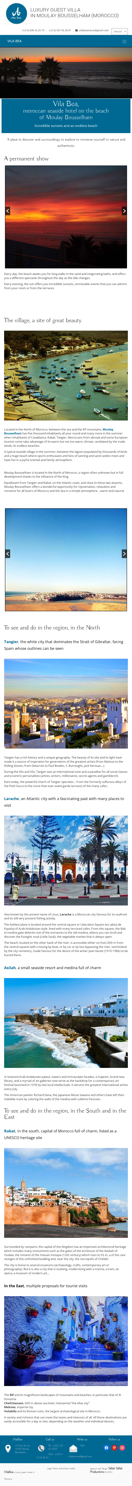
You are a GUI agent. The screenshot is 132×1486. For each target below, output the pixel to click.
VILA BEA (14, 41)
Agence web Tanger (99, 1468)
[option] (66, 216)
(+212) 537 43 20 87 (60, 30)
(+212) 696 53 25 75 (33, 30)
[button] (7, 211)
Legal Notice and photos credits (61, 1468)
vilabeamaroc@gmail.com (93, 30)
